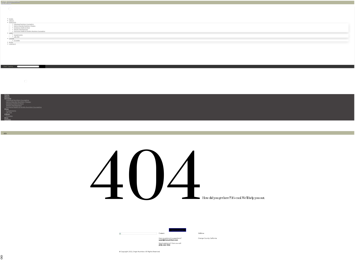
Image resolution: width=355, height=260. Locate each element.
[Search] (42, 66)
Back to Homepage (177, 230)
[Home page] (1, 133)
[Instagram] (185, 251)
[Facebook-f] (180, 251)
